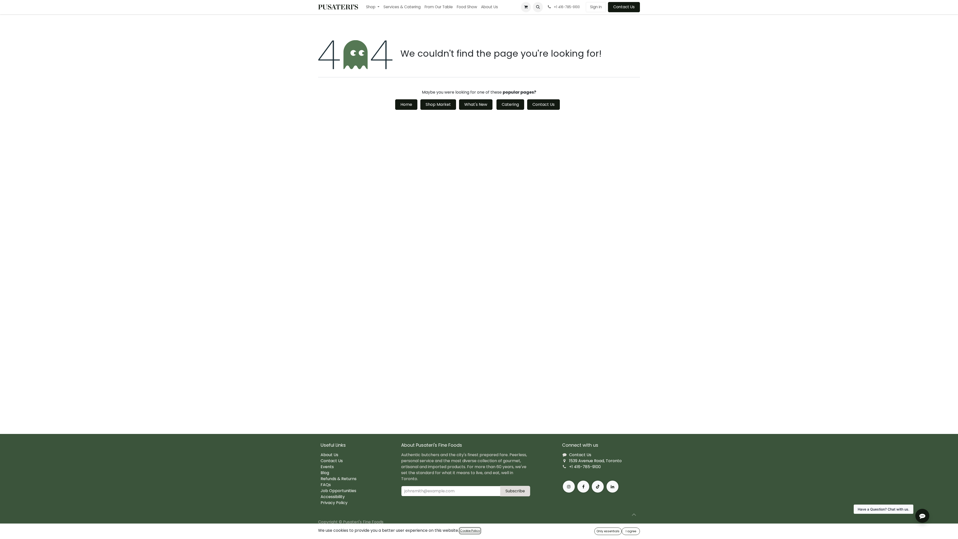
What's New (475, 104)
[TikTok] (598, 487)
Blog (325, 473)
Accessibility (333, 497)
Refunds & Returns (339, 479)
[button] (538, 7)
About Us (329, 455)
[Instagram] (569, 487)
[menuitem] (372, 7)
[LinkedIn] (612, 487)
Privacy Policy (334, 503)
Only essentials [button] (608, 531)
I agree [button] (631, 531)
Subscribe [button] (515, 491)
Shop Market (438, 104)
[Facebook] (583, 487)
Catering (510, 104)
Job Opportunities (338, 491)
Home (406, 104)
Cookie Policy (470, 531)
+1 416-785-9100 (585, 467)
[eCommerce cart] (526, 7)
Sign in (596, 6)
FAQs (326, 485)
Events (327, 467)
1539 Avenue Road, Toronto (595, 461)
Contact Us (624, 6)
